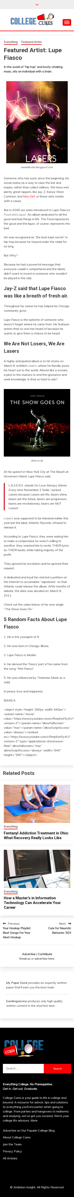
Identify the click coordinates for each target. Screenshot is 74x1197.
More (34, 1120)
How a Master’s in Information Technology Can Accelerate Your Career (32, 903)
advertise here (44, 958)
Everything (11, 42)
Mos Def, (29, 196)
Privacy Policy (12, 1151)
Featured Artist (31, 42)
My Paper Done (17, 983)
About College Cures (17, 1137)
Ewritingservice (16, 1001)
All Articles (10, 1158)
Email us (24, 958)
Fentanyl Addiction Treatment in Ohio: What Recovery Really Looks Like (36, 835)
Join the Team (12, 1144)
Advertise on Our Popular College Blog (29, 1130)
